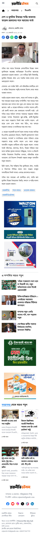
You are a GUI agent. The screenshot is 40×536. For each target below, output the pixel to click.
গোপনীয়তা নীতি (7, 516)
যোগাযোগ (21, 516)
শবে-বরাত (17, 190)
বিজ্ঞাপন (20, 513)
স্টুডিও (33, 516)
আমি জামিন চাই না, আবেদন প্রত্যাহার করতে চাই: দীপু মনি (29, 462)
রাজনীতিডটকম (8, 195)
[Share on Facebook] (7, 37)
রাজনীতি (6, 190)
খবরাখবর (6, 405)
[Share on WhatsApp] (12, 37)
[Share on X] (20, 37)
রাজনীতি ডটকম (6, 513)
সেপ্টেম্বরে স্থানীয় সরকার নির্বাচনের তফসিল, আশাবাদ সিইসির (26, 327)
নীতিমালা (33, 513)
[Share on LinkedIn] (16, 37)
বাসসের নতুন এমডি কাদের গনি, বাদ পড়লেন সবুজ (26, 315)
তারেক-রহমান (29, 190)
